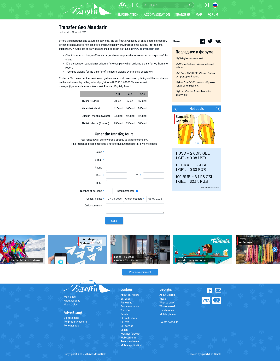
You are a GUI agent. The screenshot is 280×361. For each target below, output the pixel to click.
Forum (213, 14)
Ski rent (125, 322)
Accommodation (130, 306)
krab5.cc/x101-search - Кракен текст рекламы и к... (195, 84)
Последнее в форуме (194, 51)
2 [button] (198, 143)
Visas (162, 298)
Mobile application (131, 345)
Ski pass (125, 298)
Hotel (100, 183)
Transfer (125, 310)
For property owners (75, 321)
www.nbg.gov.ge (206, 187)
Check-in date (95, 198)
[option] (196, 128)
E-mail (99, 159)
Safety (124, 314)
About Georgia (167, 294)
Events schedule (168, 322)
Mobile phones (167, 314)
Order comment (94, 205)
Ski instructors (129, 318)
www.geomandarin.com (146, 48)
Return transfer (125, 190)
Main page (70, 296)
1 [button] (195, 143)
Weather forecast (130, 333)
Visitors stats (71, 317)
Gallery (124, 329)
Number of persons (92, 190)
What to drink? (167, 302)
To (138, 175)
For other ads (71, 325)
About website (72, 300)
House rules (71, 304)
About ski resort (130, 294)
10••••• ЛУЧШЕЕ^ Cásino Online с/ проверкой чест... (195, 75)
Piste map (126, 302)
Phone (99, 167)
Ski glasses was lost (191, 58)
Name (99, 152)
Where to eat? (167, 306)
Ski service (127, 325)
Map (199, 14)
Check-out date (134, 198)
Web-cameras (128, 337)
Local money (166, 310)
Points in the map (130, 341)
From (100, 175)
